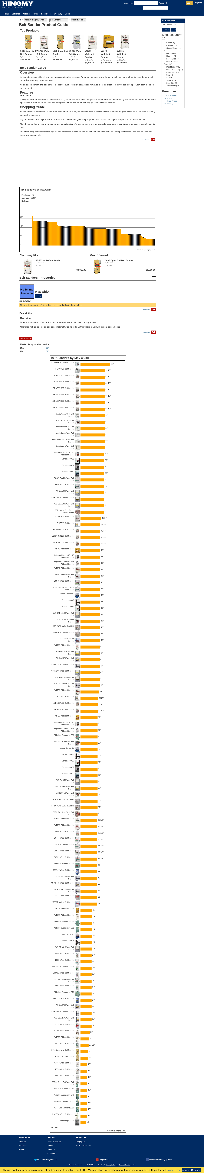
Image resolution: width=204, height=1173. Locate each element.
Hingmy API (80, 1142)
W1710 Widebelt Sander (64, 645)
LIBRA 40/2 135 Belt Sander (63, 375)
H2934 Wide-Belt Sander (64, 844)
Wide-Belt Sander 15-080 (64, 735)
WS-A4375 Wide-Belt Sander (62, 664)
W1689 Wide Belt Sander (64, 1063)
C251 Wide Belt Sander (64, 1024)
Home (6, 14)
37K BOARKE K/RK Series (63, 799)
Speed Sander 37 (67, 748)
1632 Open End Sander (64, 1056)
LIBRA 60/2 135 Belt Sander (63, 401)
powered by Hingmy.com (146, 250)
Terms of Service (124, 1165)
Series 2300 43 (68, 607)
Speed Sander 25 (67, 934)
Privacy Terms (173, 1170)
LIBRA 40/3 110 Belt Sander (63, 536)
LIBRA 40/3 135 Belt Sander (63, 382)
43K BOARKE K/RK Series (63, 626)
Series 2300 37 (68, 761)
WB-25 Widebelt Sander (64, 909)
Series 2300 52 (68, 459)
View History (145, 140)
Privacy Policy (110, 1165)
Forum (35, 14)
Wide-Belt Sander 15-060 (64, 921)
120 (32, 195)
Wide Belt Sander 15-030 (64, 1089)
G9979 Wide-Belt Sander (64, 581)
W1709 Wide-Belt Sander (64, 1031)
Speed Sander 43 (67, 594)
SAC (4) (169, 75)
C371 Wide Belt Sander (64, 896)
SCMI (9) (170, 78)
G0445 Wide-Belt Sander (64, 954)
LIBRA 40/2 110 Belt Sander (63, 530)
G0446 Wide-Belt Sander (64, 832)
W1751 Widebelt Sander (64, 915)
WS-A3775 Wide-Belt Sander (62, 883)
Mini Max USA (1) (173, 67)
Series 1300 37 (68, 754)
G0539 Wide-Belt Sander (64, 857)
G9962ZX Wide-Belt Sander (63, 966)
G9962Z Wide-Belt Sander (63, 973)
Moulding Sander (67, 1121)
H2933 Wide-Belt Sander (64, 960)
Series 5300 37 (68, 774)
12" (47, 351)
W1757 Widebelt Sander (64, 568)
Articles (26, 14)
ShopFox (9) (171, 80)
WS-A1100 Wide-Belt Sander (62, 671)
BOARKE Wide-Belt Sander (63, 632)
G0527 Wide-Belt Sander (64, 1044)
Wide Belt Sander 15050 (64, 1108)
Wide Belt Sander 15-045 (64, 1101)
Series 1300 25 (68, 941)
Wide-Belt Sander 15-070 (64, 992)
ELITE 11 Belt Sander (65, 523)
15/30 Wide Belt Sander (64, 1069)
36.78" (33, 198)
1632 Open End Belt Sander (62, 1050)
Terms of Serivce (54, 1142)
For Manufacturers (83, 1146)
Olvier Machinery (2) (174, 70)
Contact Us (51, 1153)
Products (22, 1142)
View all (166, 30)
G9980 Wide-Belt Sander (64, 485)
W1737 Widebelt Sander (64, 819)
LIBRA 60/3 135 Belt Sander (63, 407)
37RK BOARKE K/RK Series (62, 806)
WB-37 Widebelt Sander (64, 716)
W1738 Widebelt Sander (64, 825)
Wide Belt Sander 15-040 (64, 1095)
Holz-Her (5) (171, 56)
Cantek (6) (170, 43)
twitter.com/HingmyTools (47, 1160)
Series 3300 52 (68, 465)
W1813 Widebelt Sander (64, 1037)
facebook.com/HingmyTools (160, 1160)
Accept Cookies (191, 1170)
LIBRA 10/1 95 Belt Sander (63, 703)
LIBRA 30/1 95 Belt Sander (63, 709)
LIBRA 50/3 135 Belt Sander (63, 395)
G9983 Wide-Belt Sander (64, 1076)
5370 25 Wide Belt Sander (63, 999)
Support (50, 1146)
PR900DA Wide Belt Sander (63, 902)
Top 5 (173, 30)
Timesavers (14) (173, 86)
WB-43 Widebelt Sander (64, 549)
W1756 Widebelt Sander (64, 690)
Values (22, 1149)
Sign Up (198, 3)
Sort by (39, 296)
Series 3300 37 (68, 767)
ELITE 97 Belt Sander (65, 697)
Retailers (22, 1146)
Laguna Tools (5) (173, 59)
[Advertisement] (87, 164)
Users (67, 14)
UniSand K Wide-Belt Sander (62, 362)
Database (16, 14)
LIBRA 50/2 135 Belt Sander (63, 388)
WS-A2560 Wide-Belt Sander (62, 1011)
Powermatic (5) (172, 72)
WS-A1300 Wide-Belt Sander (62, 497)
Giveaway (58, 14)
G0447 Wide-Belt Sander (64, 838)
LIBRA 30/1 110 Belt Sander (63, 542)
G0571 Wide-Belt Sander (64, 851)
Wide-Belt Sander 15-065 (64, 928)
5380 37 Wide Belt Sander (63, 870)
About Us (51, 1149)
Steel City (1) (171, 83)
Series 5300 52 (68, 472)
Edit (153, 140)
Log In (189, 3)
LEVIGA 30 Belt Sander (64, 517)
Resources (46, 14)
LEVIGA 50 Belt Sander (64, 369)
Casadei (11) (171, 45)
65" (47, 348)
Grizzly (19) (171, 53)
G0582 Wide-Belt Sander (64, 986)
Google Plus (104, 1160)
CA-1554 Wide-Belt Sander (63, 1114)
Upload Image (26, 338)
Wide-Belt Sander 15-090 (64, 864)
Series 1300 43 (68, 600)
